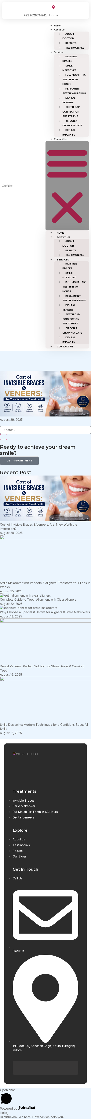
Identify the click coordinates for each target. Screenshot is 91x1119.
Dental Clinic (7, 186)
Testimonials (74, 47)
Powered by (9, 1108)
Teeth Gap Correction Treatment (71, 112)
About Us (59, 29)
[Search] (3, 437)
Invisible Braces (69, 59)
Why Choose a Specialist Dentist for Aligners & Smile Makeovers (45, 612)
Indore (53, 15)
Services (58, 52)
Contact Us (60, 139)
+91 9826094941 (35, 15)
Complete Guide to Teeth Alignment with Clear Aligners (38, 599)
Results (71, 43)
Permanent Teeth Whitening (74, 91)
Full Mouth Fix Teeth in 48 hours (73, 79)
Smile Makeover (69, 68)
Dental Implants (68, 132)
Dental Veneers (68, 100)
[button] (67, 185)
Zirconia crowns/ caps (72, 123)
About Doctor (68, 36)
